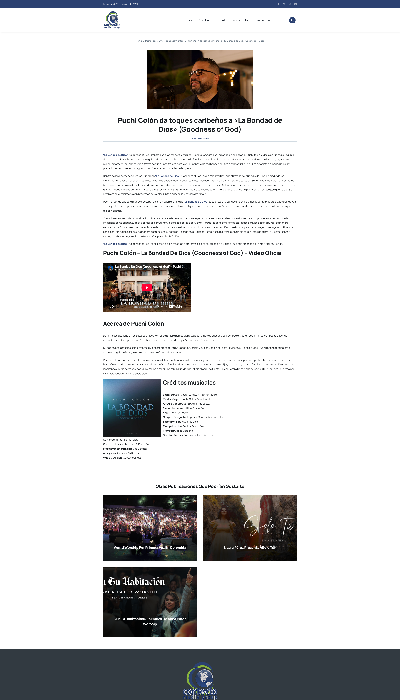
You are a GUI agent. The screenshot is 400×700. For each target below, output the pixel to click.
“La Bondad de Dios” (115, 155)
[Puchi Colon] (200, 51)
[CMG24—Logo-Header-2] (119, 12)
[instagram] (290, 4)
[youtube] (295, 4)
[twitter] (284, 4)
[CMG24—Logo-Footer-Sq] (200, 663)
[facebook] (278, 4)
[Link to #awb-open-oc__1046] (292, 20)
